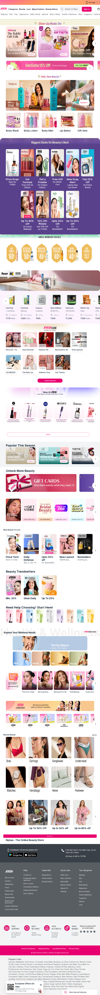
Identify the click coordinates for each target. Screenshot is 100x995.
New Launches (65, 878)
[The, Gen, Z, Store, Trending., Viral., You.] (77, 510)
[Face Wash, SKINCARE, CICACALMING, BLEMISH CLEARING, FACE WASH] (39, 616)
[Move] (18, 659)
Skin (80, 878)
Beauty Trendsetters (20, 571)
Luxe (80, 905)
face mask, (48, 962)
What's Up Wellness (84, 308)
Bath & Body (83, 885)
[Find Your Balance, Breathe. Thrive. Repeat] (60, 643)
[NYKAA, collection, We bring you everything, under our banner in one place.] (50, 706)
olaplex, (53, 974)
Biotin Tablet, (67, 984)
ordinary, (20, 967)
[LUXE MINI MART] (13, 339)
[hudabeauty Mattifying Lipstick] (67, 544)
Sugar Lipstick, (55, 984)
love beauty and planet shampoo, (47, 964)
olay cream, (37, 969)
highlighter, (20, 962)
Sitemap (63, 891)
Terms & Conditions (28, 949)
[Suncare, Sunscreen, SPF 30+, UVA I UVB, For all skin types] (90, 616)
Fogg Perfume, (44, 986)
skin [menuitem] (11, 14)
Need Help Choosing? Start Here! (29, 607)
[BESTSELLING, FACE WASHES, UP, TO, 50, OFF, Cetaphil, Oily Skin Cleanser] (27, 253)
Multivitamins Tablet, (65, 979)
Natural (81, 901)
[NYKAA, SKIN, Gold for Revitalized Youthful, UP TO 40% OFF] (13, 720)
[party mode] (50, 22)
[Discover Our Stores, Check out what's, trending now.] (13, 510)
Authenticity (9, 884)
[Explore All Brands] (50, 382)
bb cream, (15, 964)
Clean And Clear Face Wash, (62, 986)
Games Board (47, 878)
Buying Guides (47, 881)
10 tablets (13, 315)
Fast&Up (9, 308)
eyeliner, (65, 964)
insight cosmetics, (36, 972)
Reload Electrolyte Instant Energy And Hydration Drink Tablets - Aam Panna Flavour (27, 311)
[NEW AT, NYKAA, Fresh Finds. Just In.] (61, 510)
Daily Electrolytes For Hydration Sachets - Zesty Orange (86, 311)
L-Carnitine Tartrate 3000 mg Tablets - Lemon (11, 311)
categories (13, 9)
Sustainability (9, 897)
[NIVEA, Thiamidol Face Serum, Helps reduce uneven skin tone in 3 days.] (45, 412)
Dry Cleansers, (51, 989)
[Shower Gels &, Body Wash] (80, 616)
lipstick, (12, 962)
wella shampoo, (72, 974)
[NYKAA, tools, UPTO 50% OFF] (30, 720)
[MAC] (62, 362)
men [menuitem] (80, 14)
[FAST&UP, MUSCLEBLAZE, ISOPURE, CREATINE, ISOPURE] (50, 280)
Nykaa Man (64, 881)
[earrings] (39, 750)
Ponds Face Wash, (73, 981)
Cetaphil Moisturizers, (57, 981)
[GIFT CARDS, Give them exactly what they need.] (41, 483)
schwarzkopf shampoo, (52, 977)
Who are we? (9, 878)
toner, (26, 967)
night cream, (23, 977)
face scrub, (21, 979)
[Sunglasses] (61, 750)
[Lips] (9, 616)
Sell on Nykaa (28, 893)
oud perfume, (30, 974)
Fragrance (82, 898)
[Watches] (16, 779)
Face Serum (62, 989)
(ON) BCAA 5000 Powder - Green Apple (71, 311)
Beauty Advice (52, 9)
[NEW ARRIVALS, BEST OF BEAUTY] (87, 253)
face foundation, (51, 972)
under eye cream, (62, 969)
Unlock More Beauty (20, 471)
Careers (8, 881)
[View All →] (50, 435)
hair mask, (73, 964)
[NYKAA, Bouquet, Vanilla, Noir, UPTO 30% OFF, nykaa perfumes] (81, 720)
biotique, (57, 962)
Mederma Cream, (50, 979)
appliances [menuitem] (24, 14)
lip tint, (51, 969)
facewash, (33, 977)
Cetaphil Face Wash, (34, 979)
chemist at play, (61, 967)
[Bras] (16, 750)
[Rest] (60, 659)
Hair (80, 881)
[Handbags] (39, 779)
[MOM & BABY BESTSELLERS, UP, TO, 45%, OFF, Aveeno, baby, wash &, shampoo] (42, 253)
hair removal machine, (68, 972)
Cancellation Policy (59, 949)
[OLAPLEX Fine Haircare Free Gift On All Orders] (57, 162)
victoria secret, (26, 964)
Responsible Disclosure (9, 902)
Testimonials (9, 891)
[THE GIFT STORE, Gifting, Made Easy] (29, 510)
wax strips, (74, 969)
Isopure (39, 308)
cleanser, (50, 967)
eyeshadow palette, (38, 967)
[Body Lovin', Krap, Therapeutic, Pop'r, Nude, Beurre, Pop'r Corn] (67, 120)
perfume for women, (77, 962)
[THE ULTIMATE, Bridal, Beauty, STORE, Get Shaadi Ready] (45, 510)
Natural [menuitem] (45, 14)
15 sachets (87, 315)
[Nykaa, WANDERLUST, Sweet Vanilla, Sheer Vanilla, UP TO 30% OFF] (64, 720)
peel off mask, (79, 977)
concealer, (39, 962)
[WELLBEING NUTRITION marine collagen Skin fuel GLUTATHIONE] (31, 585)
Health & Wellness (85, 895)
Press (7, 888)
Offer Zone (64, 875)
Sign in (87, 9)
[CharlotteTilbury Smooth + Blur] (42, 204)
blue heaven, (67, 977)
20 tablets (28, 315)
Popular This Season (20, 445)
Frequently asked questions (29, 879)
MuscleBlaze (56, 308)
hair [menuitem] (16, 14)
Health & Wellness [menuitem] (69, 14)
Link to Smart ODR (11, 909)
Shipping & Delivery (30, 890)
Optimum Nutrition (70, 308)
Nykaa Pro (64, 888)
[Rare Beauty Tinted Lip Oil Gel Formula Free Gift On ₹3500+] (27, 162)
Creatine (39, 311)
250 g (71, 315)
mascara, (71, 967)
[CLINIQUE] (79, 339)
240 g (56, 315)
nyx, (40, 977)
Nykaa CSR (9, 894)
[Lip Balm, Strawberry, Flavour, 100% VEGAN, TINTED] (19, 616)
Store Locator (28, 883)
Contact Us (27, 875)
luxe (28, 9)
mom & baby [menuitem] (55, 14)
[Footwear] (84, 779)
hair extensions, (25, 969)
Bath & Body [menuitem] (35, 14)
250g (41, 315)
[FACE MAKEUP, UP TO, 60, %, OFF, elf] (12, 253)
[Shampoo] (29, 616)
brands (22, 9)
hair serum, (29, 962)
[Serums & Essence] (60, 616)
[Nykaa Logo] (4, 8)
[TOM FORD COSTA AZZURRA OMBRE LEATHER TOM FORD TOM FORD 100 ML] (85, 544)
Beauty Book (46, 875)
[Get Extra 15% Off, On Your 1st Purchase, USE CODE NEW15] (50, 65)
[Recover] (81, 659)
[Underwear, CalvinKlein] (84, 750)
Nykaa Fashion (38, 9)
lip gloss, (65, 962)
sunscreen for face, (20, 972)
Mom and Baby (84, 891)
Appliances (83, 888)
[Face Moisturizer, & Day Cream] (70, 616)
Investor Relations (11, 906)
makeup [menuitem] (4, 14)
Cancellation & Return (31, 887)
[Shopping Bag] (98, 9)
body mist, (61, 974)
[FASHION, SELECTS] (15, 812)
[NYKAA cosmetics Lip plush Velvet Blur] (27, 204)
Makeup (82, 875)
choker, (21, 974)
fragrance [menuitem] (88, 14)
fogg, (45, 969)
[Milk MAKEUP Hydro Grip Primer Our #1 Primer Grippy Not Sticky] (42, 162)
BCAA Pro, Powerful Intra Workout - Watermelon (56, 311)
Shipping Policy (43, 949)
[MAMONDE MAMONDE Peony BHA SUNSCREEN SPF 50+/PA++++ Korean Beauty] (13, 544)
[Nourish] (39, 659)
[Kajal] (50, 616)
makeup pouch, (43, 974)
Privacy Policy (74, 949)
